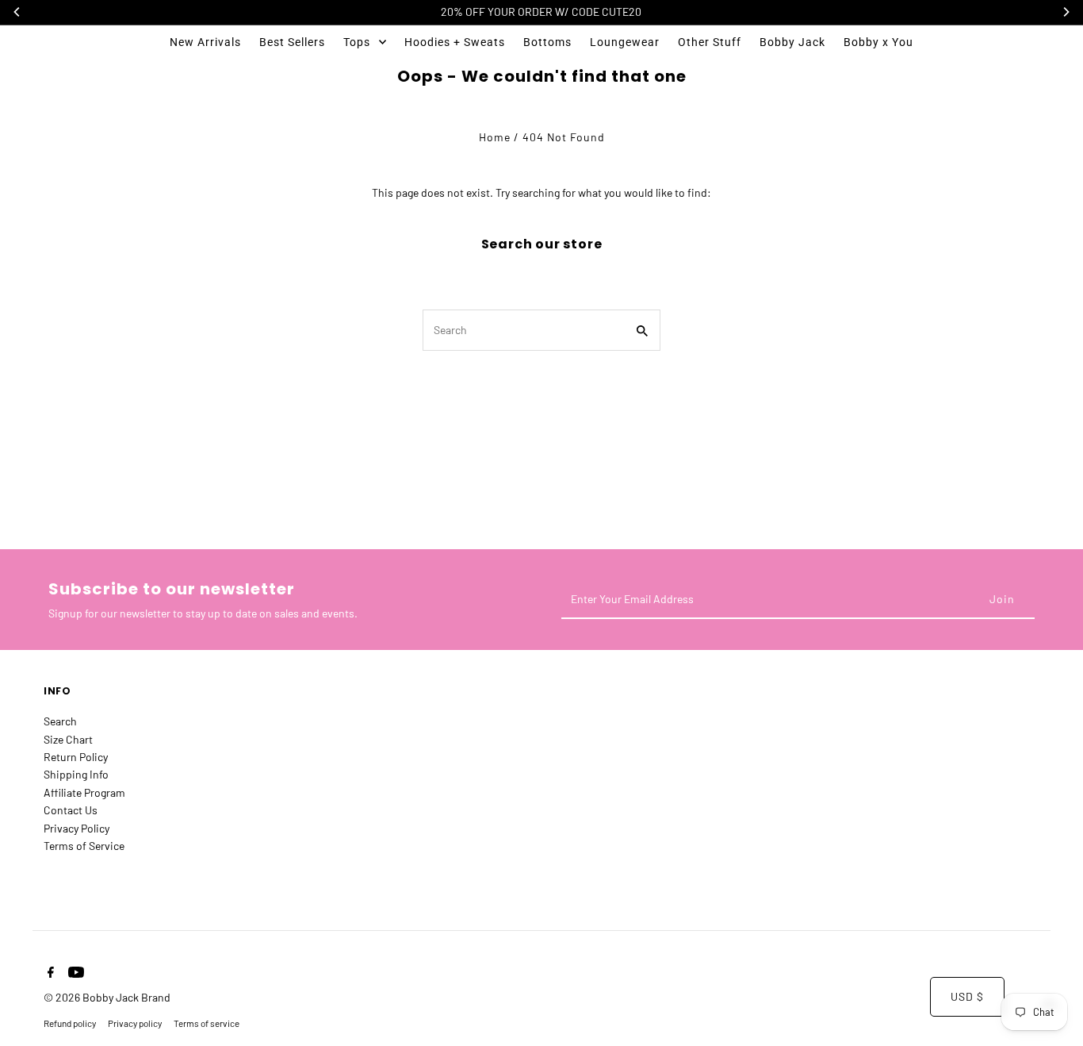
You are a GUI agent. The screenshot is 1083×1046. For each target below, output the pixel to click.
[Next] (1065, 12)
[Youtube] (74, 973)
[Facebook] (49, 973)
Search (60, 721)
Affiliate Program (84, 792)
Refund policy (70, 1023)
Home (495, 137)
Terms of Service (84, 845)
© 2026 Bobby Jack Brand (107, 997)
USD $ (967, 996)
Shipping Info (76, 774)
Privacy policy (135, 1023)
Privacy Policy (76, 828)
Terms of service (206, 1023)
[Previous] (17, 12)
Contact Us (71, 810)
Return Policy (76, 756)
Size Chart (68, 739)
